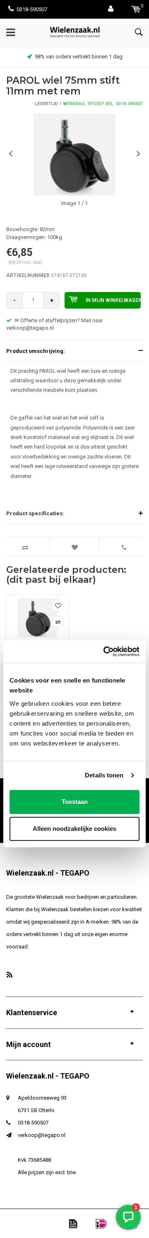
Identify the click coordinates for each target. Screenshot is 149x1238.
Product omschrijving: (35, 351)
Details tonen (104, 775)
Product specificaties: (35, 513)
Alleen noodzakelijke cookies (74, 828)
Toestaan (75, 801)
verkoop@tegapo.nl (41, 1135)
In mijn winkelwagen (113, 300)
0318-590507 (32, 9)
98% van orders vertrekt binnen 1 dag (79, 56)
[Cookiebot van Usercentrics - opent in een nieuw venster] (105, 651)
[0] (136, 9)
